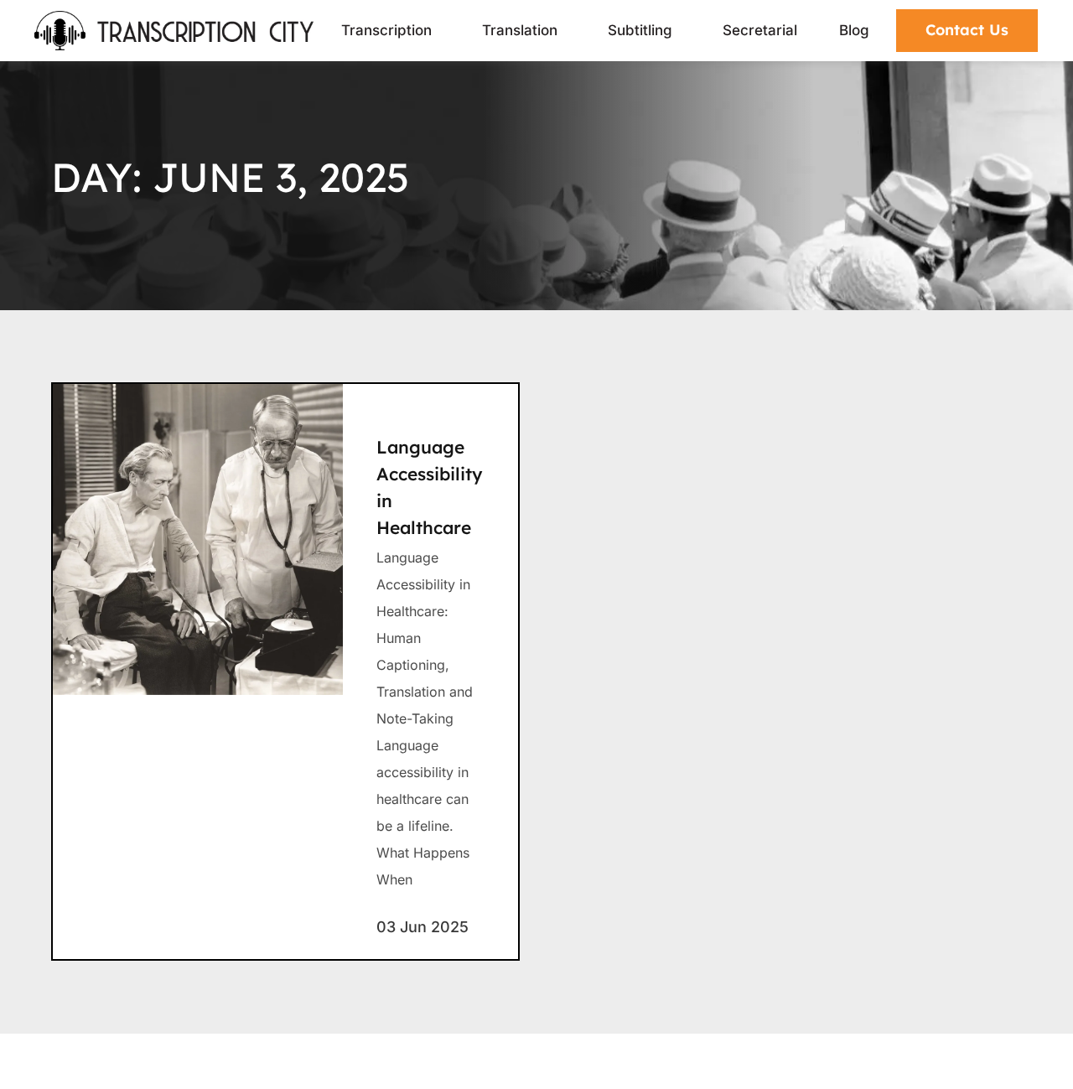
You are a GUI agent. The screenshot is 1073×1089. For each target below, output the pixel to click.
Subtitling (640, 30)
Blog (854, 30)
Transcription (386, 30)
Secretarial (760, 30)
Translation (519, 30)
